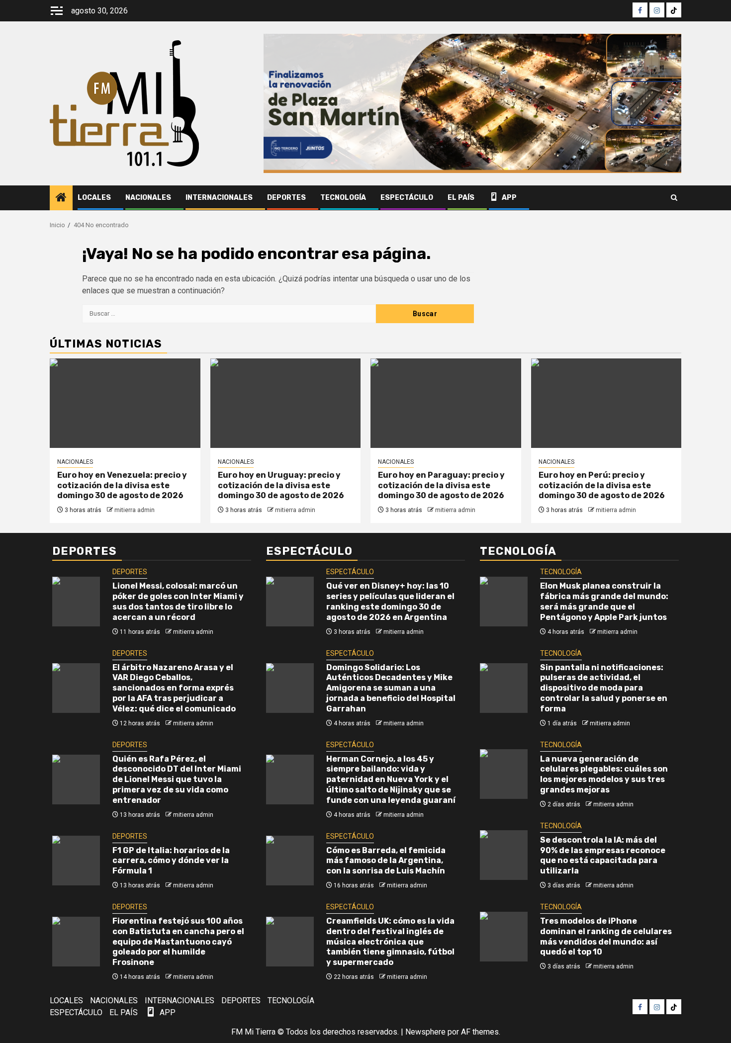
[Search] (674, 197)
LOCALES (94, 197)
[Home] (61, 198)
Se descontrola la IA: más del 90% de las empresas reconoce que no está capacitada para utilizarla (602, 855)
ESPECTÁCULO (406, 197)
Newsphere (425, 1032)
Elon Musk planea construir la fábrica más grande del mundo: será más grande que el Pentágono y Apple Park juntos (604, 601)
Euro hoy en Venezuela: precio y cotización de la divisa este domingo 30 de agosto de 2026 (122, 485)
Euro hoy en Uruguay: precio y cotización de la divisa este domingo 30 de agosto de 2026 (281, 485)
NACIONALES (148, 197)
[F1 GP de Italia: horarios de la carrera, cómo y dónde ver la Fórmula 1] (76, 860)
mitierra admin (134, 510)
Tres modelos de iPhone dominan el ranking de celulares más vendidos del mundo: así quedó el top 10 (606, 936)
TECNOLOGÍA (343, 197)
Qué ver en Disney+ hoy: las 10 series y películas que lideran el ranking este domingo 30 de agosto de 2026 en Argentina (390, 601)
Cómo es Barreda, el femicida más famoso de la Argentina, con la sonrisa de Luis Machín (386, 861)
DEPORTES (286, 197)
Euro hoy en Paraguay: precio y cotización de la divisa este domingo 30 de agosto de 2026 (441, 485)
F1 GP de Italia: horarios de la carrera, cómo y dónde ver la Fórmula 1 (171, 861)
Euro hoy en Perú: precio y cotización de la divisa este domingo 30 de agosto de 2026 (602, 485)
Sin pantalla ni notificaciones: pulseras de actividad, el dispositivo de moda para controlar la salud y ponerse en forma (603, 688)
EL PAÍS (461, 197)
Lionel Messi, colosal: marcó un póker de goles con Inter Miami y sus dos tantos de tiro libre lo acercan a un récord (178, 601)
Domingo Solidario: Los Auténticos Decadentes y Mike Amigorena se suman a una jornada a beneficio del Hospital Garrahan (391, 688)
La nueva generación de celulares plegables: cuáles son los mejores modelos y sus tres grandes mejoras (604, 774)
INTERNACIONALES (219, 197)
